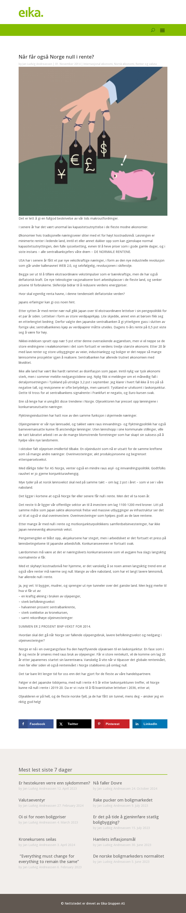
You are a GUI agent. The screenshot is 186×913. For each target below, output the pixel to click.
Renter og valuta (146, 64)
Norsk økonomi (124, 64)
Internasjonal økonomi (98, 64)
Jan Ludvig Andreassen (37, 64)
